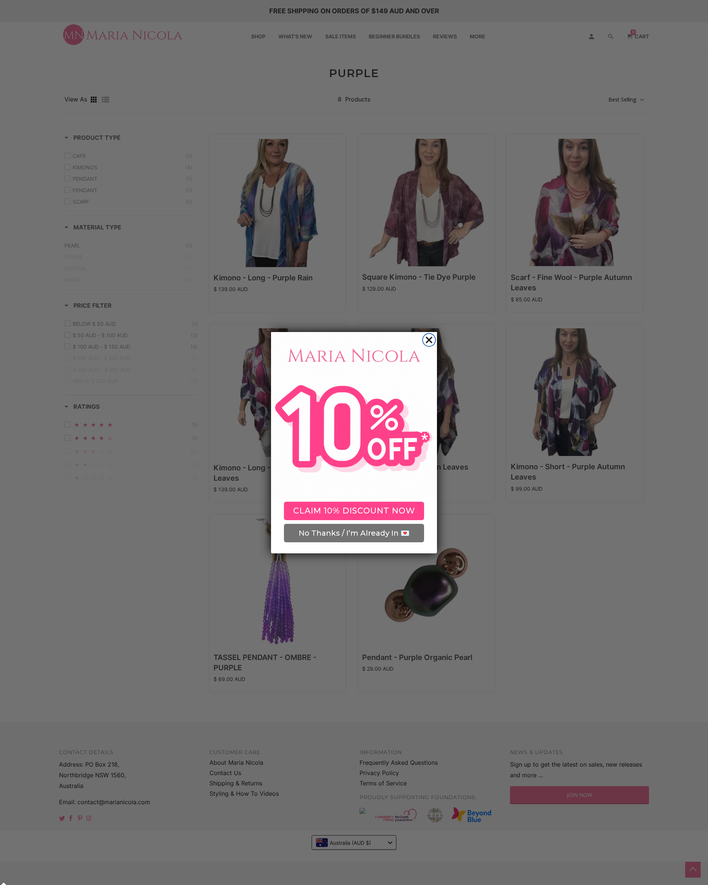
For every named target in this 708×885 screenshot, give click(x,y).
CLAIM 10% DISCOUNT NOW (354, 511)
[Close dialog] (429, 339)
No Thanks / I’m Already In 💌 (354, 533)
